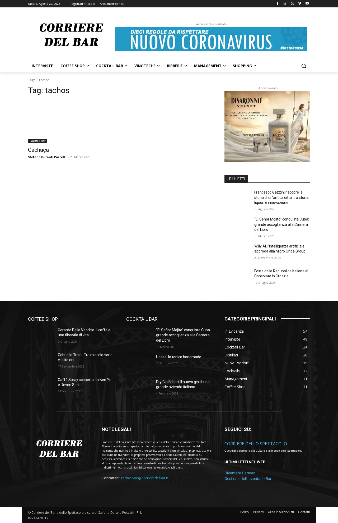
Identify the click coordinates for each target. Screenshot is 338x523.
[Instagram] (285, 4)
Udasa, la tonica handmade (178, 357)
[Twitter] (292, 4)
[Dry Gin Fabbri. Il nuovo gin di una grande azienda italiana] (139, 388)
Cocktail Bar (37, 141)
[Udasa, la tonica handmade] (139, 364)
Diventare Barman (239, 473)
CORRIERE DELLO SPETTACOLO (255, 444)
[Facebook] (278, 4)
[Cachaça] (71, 121)
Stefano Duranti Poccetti (47, 157)
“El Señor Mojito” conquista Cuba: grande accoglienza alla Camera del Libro (281, 224)
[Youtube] (307, 4)
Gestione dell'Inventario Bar (247, 478)
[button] (303, 65)
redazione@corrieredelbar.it (144, 477)
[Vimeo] (300, 4)
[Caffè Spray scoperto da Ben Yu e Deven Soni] (41, 386)
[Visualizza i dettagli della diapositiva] (267, 126)
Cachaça (38, 150)
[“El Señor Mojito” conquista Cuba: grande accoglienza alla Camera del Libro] (237, 226)
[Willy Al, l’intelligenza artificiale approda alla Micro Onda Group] (237, 253)
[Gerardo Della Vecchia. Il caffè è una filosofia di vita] (41, 337)
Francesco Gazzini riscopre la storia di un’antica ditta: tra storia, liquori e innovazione (281, 197)
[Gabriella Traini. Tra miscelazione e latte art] (41, 361)
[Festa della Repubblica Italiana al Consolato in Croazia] (237, 278)
